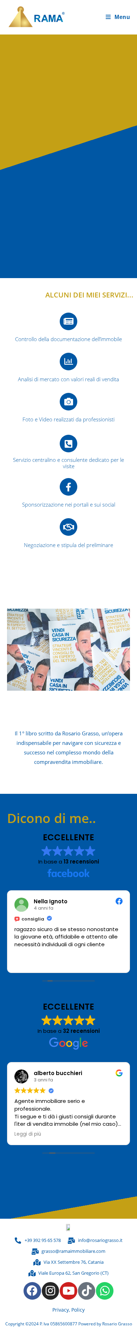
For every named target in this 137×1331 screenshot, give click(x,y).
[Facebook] (32, 1291)
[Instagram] (50, 1291)
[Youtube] (68, 1291)
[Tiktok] (87, 1291)
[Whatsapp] (104, 1291)
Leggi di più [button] (27, 1134)
